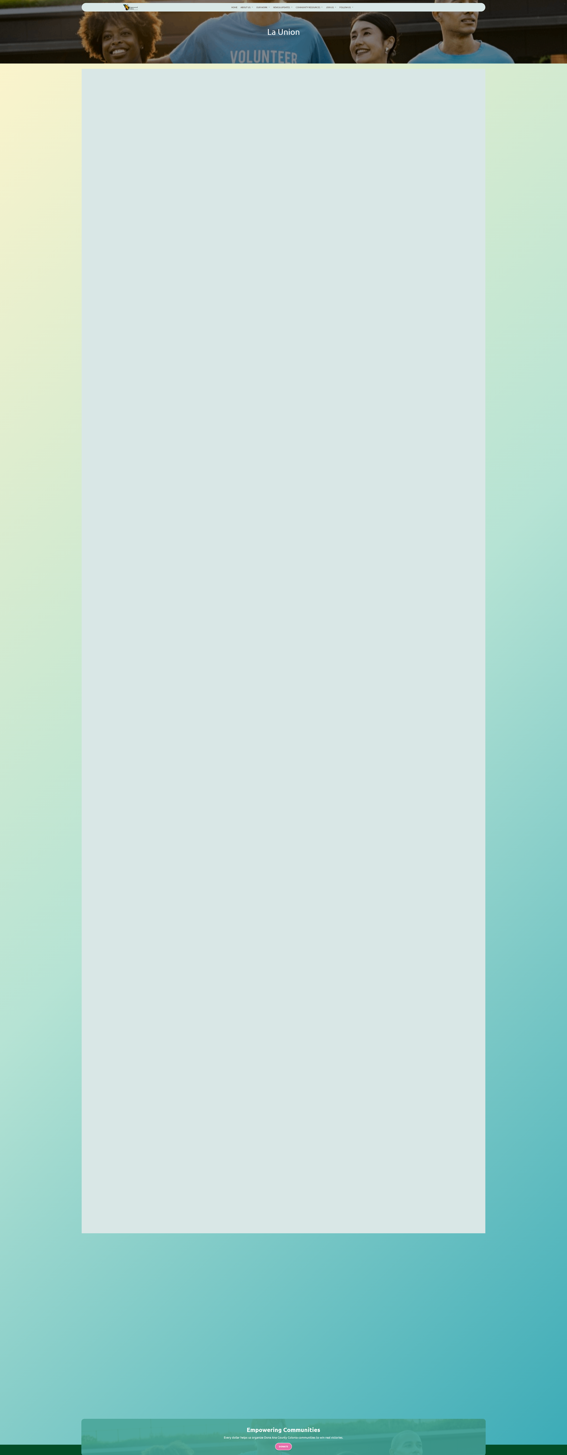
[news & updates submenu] (291, 7)
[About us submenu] (252, 7)
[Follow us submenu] (352, 7)
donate (283, 1446)
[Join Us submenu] (335, 7)
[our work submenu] (269, 7)
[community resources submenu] (321, 7)
